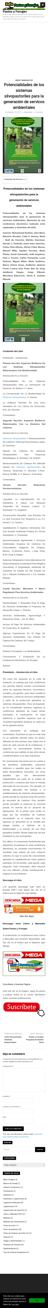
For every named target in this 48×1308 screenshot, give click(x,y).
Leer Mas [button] (15, 1304)
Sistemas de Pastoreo (12, 1245)
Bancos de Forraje (10, 1183)
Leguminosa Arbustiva (12, 1202)
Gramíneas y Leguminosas (13, 1199)
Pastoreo (7, 1237)
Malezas (6, 1218)
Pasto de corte (9, 1225)
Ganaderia (7, 1195)
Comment (39, 112)
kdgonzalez (28, 112)
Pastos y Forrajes (15, 11)
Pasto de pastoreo (10, 1229)
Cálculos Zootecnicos (11, 1187)
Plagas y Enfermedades (12, 1241)
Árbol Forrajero (9, 1180)
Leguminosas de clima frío (13, 1210)
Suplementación (9, 1248)
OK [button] (37, 1300)
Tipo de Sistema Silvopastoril (14, 1252)
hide (24, 179)
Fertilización (8, 1191)
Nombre (6, 1096)
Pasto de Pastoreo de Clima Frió (16, 1233)
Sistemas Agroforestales (28, 467)
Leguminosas (8, 1206)
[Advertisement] (24, 47)
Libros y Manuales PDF (24, 80)
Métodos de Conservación (13, 1222)
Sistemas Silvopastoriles (14, 397)
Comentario (8, 1066)
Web (4, 1117)
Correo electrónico (12, 1107)
